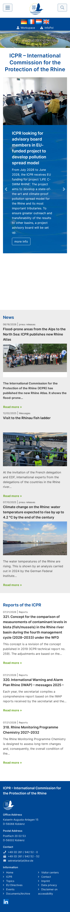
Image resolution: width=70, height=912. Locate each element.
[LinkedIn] (6, 901)
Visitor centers (50, 872)
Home (9, 872)
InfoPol (49, 27)
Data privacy (49, 885)
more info (21, 241)
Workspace (28, 27)
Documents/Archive (17, 893)
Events (9, 889)
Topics (9, 881)
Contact (46, 876)
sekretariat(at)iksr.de (20, 860)
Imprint (45, 881)
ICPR (8, 876)
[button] (6, 189)
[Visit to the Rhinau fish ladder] (35, 449)
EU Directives (13, 885)
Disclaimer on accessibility (47, 891)
